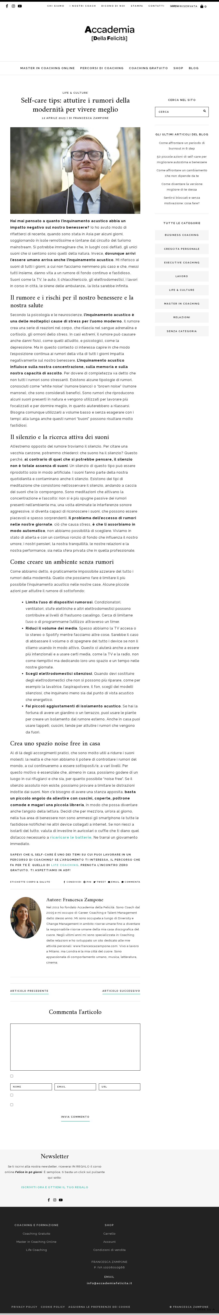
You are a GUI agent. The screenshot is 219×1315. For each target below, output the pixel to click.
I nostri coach (83, 6)
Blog (194, 68)
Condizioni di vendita (109, 1249)
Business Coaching (182, 234)
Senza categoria (182, 331)
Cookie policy (53, 1306)
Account (109, 1241)
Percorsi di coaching (102, 68)
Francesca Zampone (91, 118)
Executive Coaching (182, 262)
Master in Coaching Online (47, 68)
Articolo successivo (121, 990)
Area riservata (184, 6)
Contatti (156, 6)
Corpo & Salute (38, 882)
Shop (178, 68)
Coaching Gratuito (148, 68)
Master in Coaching (182, 303)
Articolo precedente (29, 990)
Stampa (137, 6)
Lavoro (182, 276)
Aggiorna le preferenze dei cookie (99, 1306)
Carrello (109, 1233)
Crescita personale (182, 248)
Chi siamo (55, 6)
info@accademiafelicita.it (109, 1283)
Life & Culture (182, 289)
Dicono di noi (113, 6)
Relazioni (181, 317)
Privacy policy (24, 1306)
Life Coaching (64, 865)
